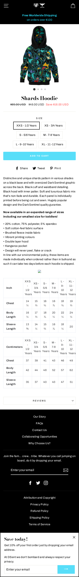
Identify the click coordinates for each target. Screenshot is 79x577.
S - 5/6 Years (27, 134)
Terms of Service (39, 524)
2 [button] (38, 89)
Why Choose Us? (39, 443)
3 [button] (42, 89)
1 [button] (34, 89)
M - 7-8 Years (51, 134)
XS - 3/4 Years (53, 125)
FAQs (39, 423)
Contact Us (39, 430)
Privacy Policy (39, 504)
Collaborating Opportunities (39, 436)
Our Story (39, 416)
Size (39, 118)
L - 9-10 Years (25, 144)
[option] (39, 17)
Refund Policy (39, 510)
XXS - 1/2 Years (26, 125)
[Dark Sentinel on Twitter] (38, 483)
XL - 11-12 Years (52, 144)
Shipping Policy (39, 517)
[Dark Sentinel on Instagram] (46, 483)
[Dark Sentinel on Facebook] (30, 483)
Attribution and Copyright (39, 497)
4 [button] (45, 89)
